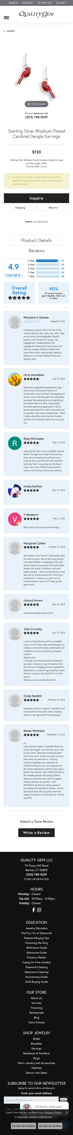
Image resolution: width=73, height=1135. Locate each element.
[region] (36, 76)
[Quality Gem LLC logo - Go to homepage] (36, 14)
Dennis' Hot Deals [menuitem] (36, 1073)
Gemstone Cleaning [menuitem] (36, 972)
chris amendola (34, 375)
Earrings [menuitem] (36, 1048)
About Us (36, 998)
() (62, 260)
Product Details (36, 240)
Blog (36, 1017)
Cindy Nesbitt (33, 696)
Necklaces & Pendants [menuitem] (36, 1053)
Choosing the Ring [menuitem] (36, 943)
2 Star (31, 272)
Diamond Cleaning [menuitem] (37, 967)
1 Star (31, 276)
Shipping (20, 207)
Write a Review (36, 832)
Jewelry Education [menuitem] (37, 928)
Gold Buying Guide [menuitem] (36, 981)
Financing (36, 1008)
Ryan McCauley (34, 439)
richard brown (33, 600)
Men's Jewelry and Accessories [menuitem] (36, 1063)
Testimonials (36, 1012)
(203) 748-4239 (36, 117)
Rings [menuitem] (36, 1058)
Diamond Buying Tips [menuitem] (36, 938)
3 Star (31, 268)
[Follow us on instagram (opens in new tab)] (39, 910)
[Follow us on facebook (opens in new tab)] (33, 910)
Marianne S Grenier (36, 317)
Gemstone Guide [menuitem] (36, 952)
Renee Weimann (34, 731)
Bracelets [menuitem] (36, 1043)
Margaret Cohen (34, 543)
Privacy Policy (53, 1112)
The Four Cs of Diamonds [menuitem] (36, 933)
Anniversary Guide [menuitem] (36, 977)
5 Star (31, 260)
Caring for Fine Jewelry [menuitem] (36, 962)
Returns (53, 207)
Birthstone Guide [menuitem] (36, 947)
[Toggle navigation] (6, 16)
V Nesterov (31, 515)
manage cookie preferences (35, 1116)
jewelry (11, 30)
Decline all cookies (23, 1125)
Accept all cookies (50, 1125)
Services (36, 1003)
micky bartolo (33, 486)
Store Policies (36, 1022)
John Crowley (33, 629)
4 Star (31, 264)
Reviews (37, 250)
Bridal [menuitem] (36, 1038)
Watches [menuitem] (36, 1068)
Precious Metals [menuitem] (36, 957)
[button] (13, 3)
